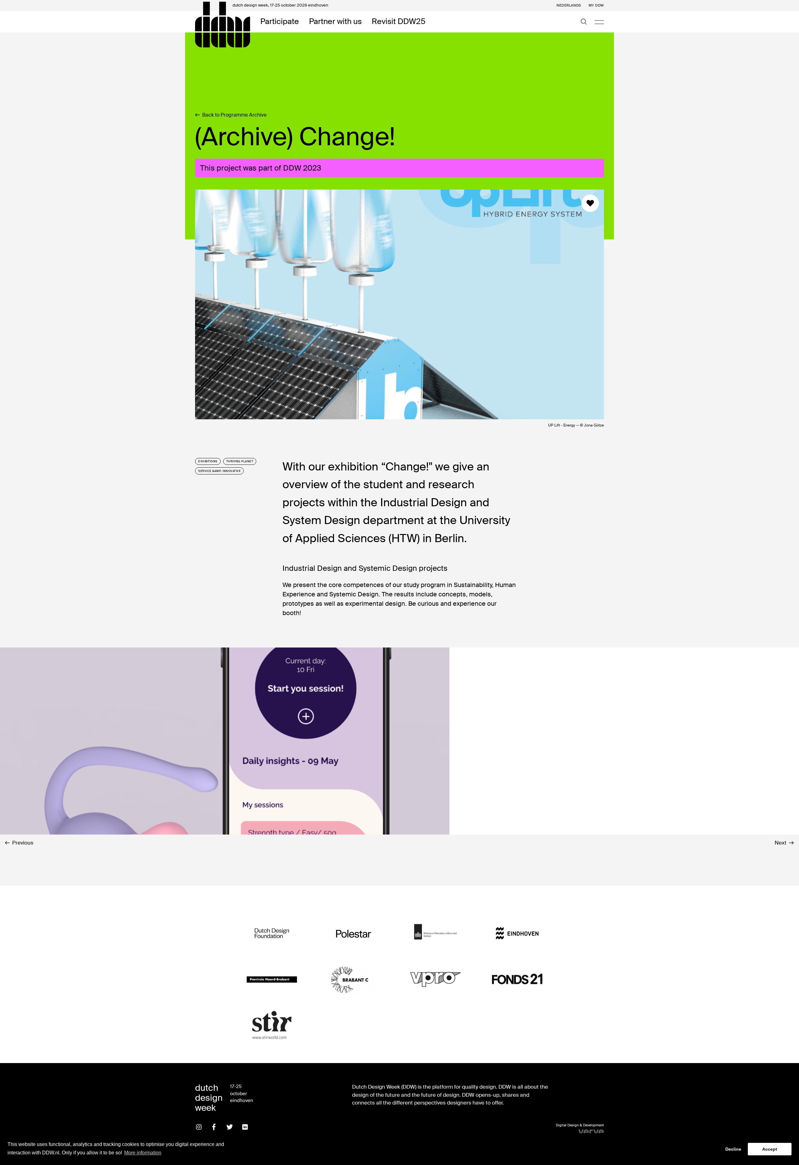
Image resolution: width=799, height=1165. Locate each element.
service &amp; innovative (219, 471)
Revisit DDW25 (398, 21)
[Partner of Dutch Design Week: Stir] (272, 1025)
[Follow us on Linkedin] (245, 1127)
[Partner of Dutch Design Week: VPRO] (435, 979)
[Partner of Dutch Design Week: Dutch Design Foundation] (272, 933)
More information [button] (142, 1152)
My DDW (596, 5)
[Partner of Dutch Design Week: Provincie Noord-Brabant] (272, 979)
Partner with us (335, 21)
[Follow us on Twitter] (229, 1127)
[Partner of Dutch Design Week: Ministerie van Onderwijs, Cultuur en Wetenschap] (435, 933)
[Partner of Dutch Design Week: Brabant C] (354, 979)
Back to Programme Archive (234, 115)
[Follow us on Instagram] (199, 1127)
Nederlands (568, 5)
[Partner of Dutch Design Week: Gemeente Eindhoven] (517, 933)
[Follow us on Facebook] (214, 1127)
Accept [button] (769, 1149)
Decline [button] (733, 1149)
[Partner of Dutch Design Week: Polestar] (354, 933)
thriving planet (239, 461)
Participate (279, 21)
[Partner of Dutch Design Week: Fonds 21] (517, 979)
